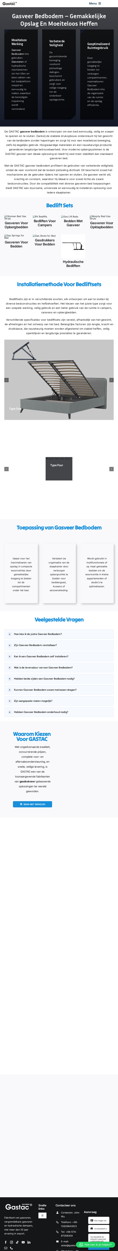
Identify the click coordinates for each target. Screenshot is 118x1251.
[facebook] (5, 1242)
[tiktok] (17, 1242)
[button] (59, 634)
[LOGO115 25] (9, 2)
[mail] (5, 1248)
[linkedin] (28, 1242)
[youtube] (23, 1242)
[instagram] (11, 1242)
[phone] (11, 1248)
